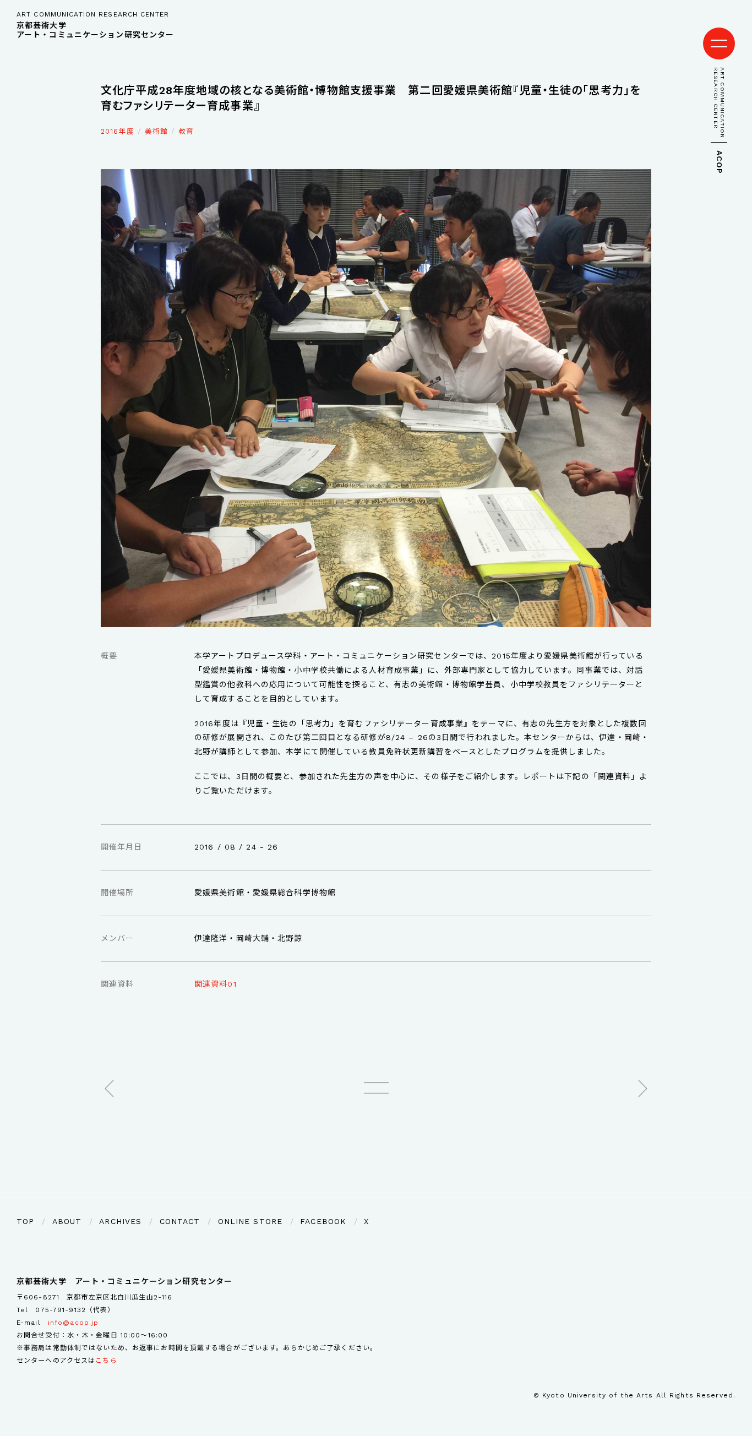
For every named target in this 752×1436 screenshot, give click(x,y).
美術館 (156, 131)
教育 (186, 131)
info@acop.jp (73, 1322)
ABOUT (67, 1221)
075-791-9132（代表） (75, 1310)
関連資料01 (215, 984)
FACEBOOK (323, 1221)
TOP (25, 1221)
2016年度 (117, 131)
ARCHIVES (120, 1221)
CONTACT (180, 1221)
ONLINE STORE (250, 1221)
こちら (106, 1360)
